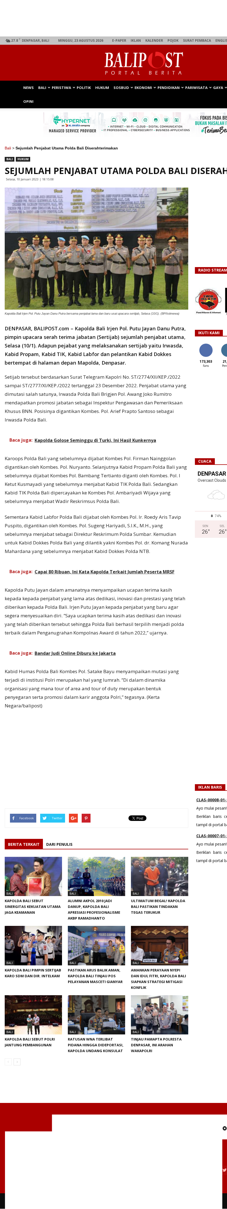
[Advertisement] (97, 752)
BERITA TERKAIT (24, 844)
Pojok (173, 40)
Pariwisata (196, 87)
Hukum (102, 87)
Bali (42, 87)
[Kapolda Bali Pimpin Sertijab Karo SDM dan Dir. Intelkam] (33, 945)
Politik (84, 87)
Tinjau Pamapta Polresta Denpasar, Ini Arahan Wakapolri (156, 1045)
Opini (28, 101)
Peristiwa (61, 87)
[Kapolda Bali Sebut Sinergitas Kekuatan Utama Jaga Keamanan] (33, 876)
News (28, 87)
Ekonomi (143, 87)
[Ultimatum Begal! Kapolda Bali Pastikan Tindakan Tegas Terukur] (159, 876)
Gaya (218, 87)
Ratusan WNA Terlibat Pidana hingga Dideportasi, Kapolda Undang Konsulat (95, 1045)
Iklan (136, 40)
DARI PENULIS (59, 844)
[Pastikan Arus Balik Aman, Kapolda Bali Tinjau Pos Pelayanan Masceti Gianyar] (96, 945)
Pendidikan (169, 87)
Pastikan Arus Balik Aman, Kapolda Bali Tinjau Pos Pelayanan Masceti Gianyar (95, 976)
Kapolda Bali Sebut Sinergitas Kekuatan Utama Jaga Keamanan (33, 906)
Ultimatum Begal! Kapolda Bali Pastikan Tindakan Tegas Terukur (158, 906)
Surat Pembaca (197, 40)
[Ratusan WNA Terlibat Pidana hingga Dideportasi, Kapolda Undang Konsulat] (96, 1014)
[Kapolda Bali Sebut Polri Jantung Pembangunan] (33, 1014)
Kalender (154, 40)
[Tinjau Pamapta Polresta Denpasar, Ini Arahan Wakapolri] (159, 1014)
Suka (206, 346)
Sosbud (121, 87)
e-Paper (119, 40)
